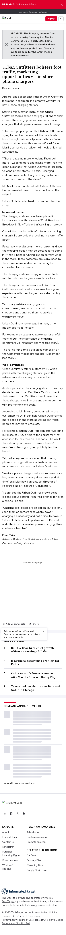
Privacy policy (9, 919)
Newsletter (8, 846)
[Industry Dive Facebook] (11, 813)
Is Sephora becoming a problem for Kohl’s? (35, 662)
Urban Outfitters (12, 201)
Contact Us (8, 841)
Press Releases (10, 860)
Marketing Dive (35, 865)
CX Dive (31, 855)
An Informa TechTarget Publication (33, 12)
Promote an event (36, 841)
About (5, 832)
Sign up (51, 18)
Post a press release (24, 783)
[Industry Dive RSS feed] (24, 813)
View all (8, 783)
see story (51, 342)
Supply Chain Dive (37, 870)
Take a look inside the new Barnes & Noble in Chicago (36, 688)
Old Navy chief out (19, 4)
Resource (28, 485)
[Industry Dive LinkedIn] (5, 813)
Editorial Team (9, 836)
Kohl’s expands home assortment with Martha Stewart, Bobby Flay (34, 675)
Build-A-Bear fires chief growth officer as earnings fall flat (32, 649)
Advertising (33, 832)
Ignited (57, 147)
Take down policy (44, 919)
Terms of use (26, 919)
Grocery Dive (34, 860)
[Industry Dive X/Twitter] (17, 813)
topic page (21, 51)
